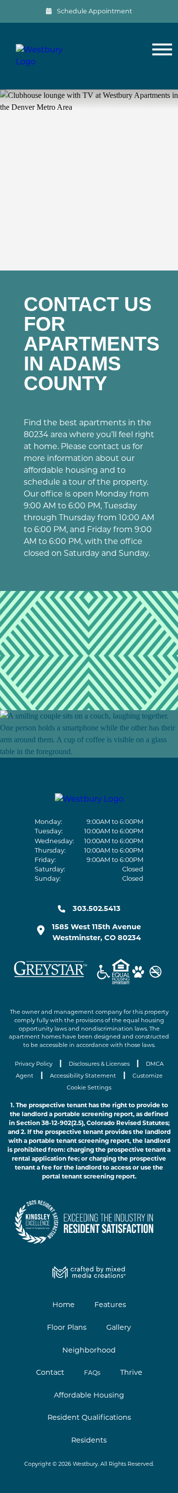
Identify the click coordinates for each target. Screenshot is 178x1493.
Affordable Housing (89, 1395)
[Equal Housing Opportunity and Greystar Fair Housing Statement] (121, 973)
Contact (50, 1372)
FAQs (92, 1372)
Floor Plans (67, 1327)
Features (110, 1304)
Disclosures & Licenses (99, 1063)
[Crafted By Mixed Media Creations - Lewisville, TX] (89, 1275)
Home (63, 1304)
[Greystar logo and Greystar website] (50, 977)
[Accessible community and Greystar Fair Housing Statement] (103, 974)
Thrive (131, 1372)
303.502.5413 (97, 908)
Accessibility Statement (83, 1075)
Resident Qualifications (89, 1417)
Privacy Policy (33, 1063)
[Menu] (160, 56)
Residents (89, 1440)
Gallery (118, 1327)
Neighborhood (89, 1350)
